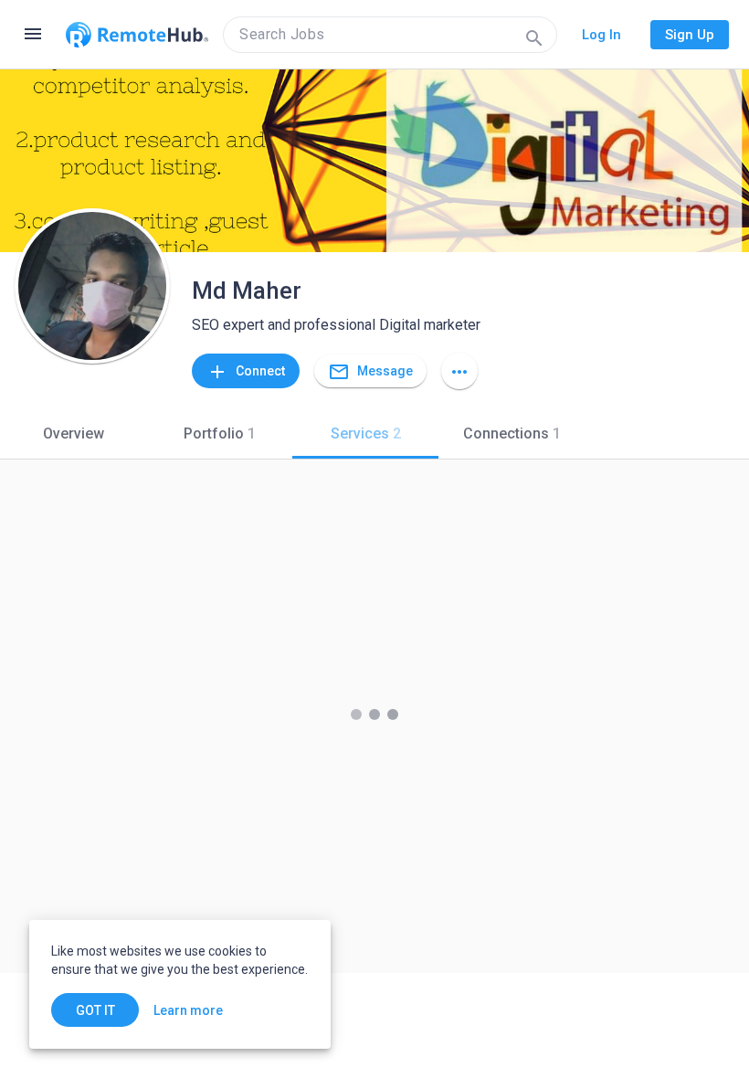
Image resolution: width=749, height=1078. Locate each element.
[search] (390, 35)
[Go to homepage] (137, 34)
